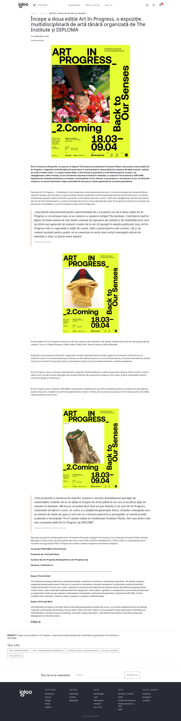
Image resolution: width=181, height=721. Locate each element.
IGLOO (33, 13)
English (48, 707)
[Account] (153, 5)
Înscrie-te (132, 675)
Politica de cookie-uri (127, 700)
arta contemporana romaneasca (49, 651)
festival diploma (110, 651)
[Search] (147, 5)
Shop (107, 5)
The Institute (15, 656)
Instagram (147, 697)
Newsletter (73, 700)
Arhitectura (49, 694)
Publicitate (73, 694)
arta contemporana (18, 651)
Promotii (97, 704)
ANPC (120, 709)
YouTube (146, 700)
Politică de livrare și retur (126, 705)
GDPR (120, 697)
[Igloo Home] (23, 5)
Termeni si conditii (125, 694)
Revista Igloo (93, 5)
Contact (72, 697)
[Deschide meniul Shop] (111, 5)
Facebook (147, 694)
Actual (42, 13)
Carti (96, 697)
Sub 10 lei (98, 707)
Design (48, 700)
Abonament (74, 5)
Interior (48, 697)
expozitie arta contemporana (83, 651)
